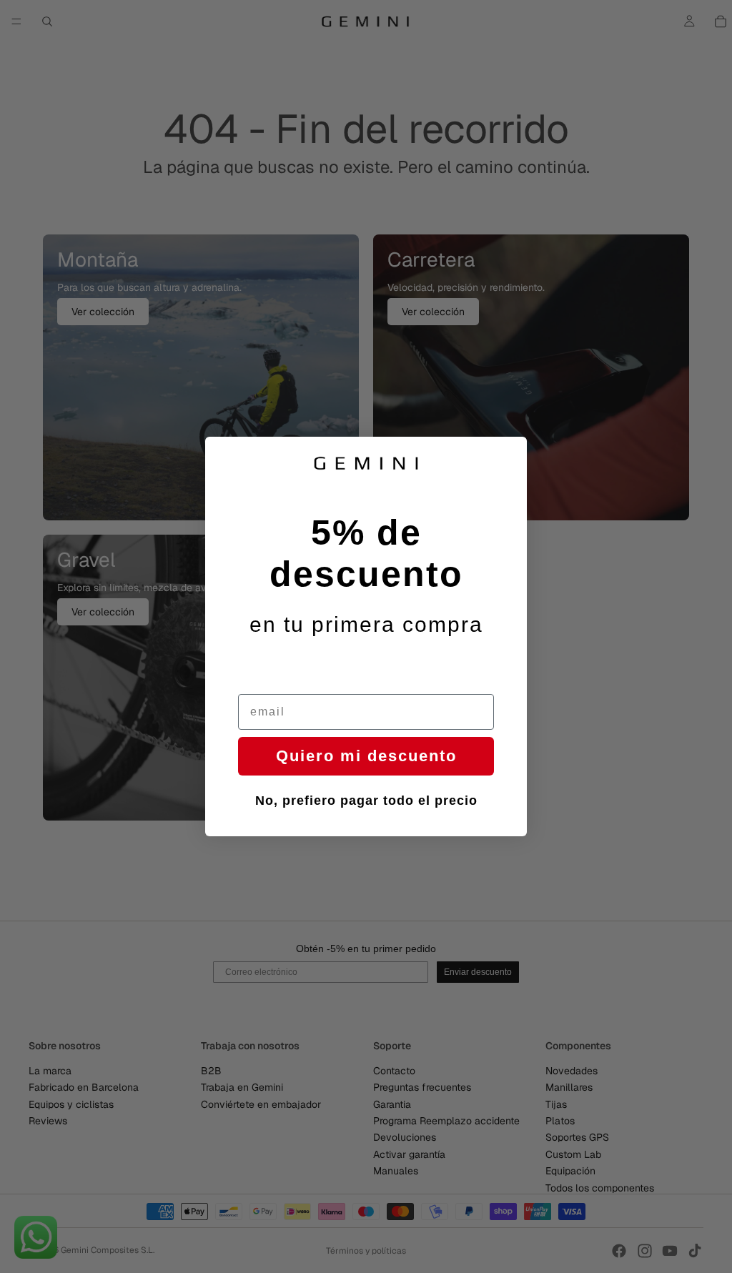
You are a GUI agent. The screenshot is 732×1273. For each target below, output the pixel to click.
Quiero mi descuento (366, 756)
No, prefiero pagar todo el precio (366, 800)
